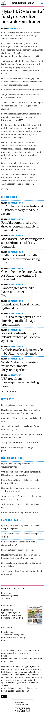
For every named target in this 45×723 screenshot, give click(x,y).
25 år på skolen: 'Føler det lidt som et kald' (20, 442)
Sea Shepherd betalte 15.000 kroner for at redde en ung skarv (20, 428)
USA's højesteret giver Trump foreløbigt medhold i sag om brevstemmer (21, 321)
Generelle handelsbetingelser (14, 688)
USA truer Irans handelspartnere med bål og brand (20, 382)
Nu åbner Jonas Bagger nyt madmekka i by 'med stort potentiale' (20, 490)
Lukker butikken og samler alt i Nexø (18, 405)
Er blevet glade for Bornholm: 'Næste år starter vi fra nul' (19, 543)
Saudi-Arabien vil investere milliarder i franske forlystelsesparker (19, 366)
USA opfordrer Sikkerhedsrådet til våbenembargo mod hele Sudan (22, 210)
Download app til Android (12, 618)
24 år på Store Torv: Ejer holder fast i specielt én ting (21, 506)
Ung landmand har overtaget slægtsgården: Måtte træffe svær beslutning (21, 473)
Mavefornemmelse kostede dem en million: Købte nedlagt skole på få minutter (20, 411)
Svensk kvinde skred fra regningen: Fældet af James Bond (21, 573)
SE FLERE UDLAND (9, 391)
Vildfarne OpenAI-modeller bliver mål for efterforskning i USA (21, 259)
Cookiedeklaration (24, 691)
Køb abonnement (8, 632)
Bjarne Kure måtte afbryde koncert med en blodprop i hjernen (20, 481)
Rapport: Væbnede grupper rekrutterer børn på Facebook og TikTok (20, 337)
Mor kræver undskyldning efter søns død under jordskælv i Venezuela (22, 243)
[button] (42, 3)
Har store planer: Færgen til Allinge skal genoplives (19, 449)
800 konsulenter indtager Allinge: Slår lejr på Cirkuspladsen (21, 564)
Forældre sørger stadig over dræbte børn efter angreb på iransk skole (20, 226)
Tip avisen (5, 598)
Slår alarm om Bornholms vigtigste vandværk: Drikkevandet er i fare (22, 436)
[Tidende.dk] (22, 3)
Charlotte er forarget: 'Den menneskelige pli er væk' (22, 420)
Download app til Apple (11, 615)
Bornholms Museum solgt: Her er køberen (20, 512)
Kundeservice (7, 640)
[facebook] (2, 696)
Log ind (3, 5)
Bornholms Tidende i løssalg (13, 637)
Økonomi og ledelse (9, 596)
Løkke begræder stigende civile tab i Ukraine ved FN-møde (21, 351)
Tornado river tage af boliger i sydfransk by (20, 306)
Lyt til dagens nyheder (10, 612)
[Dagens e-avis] (35, 614)
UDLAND (4, 28)
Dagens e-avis (7, 610)
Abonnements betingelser (12, 635)
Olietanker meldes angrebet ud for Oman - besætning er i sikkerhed (21, 275)
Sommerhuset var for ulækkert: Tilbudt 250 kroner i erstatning (21, 498)
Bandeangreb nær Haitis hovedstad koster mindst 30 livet (19, 292)
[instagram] (5, 696)
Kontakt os (6, 593)
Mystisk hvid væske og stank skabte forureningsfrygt (17, 465)
